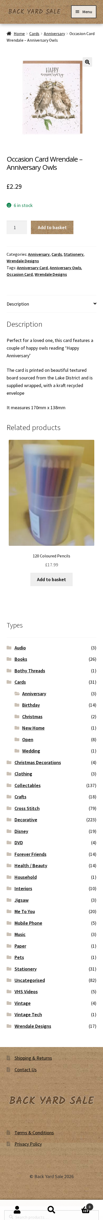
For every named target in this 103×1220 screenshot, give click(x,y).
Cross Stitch (27, 808)
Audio (20, 648)
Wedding (31, 751)
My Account (17, 1210)
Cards (34, 33)
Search (51, 1210)
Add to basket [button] (51, 579)
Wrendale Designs (23, 260)
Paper (20, 946)
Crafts (20, 797)
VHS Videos (26, 991)
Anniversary (54, 33)
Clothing (23, 774)
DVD (19, 843)
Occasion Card (20, 274)
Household (26, 877)
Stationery (73, 254)
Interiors (23, 888)
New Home (33, 728)
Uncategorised (30, 980)
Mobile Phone (28, 923)
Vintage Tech (28, 1014)
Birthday (31, 705)
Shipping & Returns (33, 1058)
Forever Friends (30, 854)
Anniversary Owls (65, 267)
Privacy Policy (28, 1144)
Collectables (28, 785)
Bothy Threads (30, 671)
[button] (87, 62)
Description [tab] (18, 304)
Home (19, 33)
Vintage (23, 1003)
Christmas (32, 716)
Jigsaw (22, 900)
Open (27, 739)
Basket (80, 1205)
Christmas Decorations (38, 762)
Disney (21, 831)
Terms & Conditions (34, 1133)
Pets (19, 957)
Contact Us (26, 1070)
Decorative (26, 820)
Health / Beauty (31, 865)
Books (21, 659)
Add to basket (52, 227)
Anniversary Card (32, 267)
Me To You (25, 911)
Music (20, 934)
